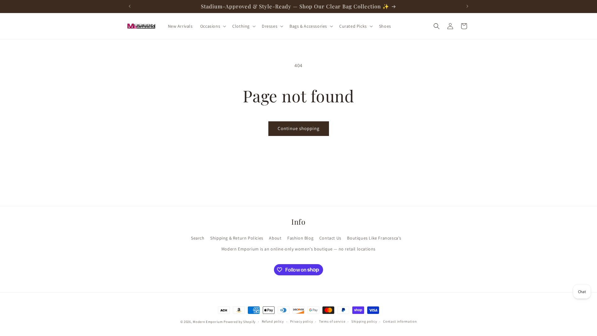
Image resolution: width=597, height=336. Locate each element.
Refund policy (273, 321)
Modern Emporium (208, 322)
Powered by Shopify (240, 322)
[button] (213, 26)
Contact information (400, 321)
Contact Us (330, 238)
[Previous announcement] (130, 6)
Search (198, 238)
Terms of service (332, 321)
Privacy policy (301, 321)
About (275, 238)
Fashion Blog (300, 238)
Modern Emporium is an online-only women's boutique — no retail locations (298, 249)
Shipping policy (364, 321)
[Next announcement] (467, 6)
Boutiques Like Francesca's (374, 238)
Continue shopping (299, 128)
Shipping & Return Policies (236, 238)
